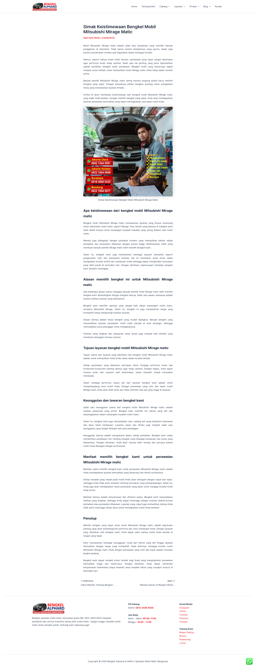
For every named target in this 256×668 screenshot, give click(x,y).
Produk (193, 6)
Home (134, 6)
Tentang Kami (148, 6)
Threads (183, 621)
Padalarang (185, 639)
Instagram (184, 607)
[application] (168, 6)
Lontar (182, 643)
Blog (205, 6)
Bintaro (183, 636)
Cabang (163, 6)
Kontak (218, 6)
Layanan (178, 6)
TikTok (182, 611)
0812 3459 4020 (144, 607)
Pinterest (183, 618)
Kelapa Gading (186, 632)
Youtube (183, 614)
